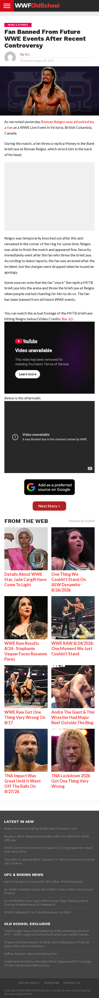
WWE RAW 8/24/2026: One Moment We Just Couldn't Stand (72, 648)
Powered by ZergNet (82, 521)
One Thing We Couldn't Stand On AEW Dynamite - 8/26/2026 (68, 582)
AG (27, 54)
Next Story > (49, 506)
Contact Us (72, 983)
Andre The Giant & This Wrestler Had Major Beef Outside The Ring (73, 717)
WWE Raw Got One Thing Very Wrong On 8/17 (24, 717)
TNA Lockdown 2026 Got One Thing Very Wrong (70, 781)
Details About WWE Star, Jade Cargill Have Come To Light (25, 579)
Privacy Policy (29, 983)
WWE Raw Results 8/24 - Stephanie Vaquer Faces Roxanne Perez (25, 651)
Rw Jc (66, 319)
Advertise (51, 983)
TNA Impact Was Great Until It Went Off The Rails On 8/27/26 (22, 783)
